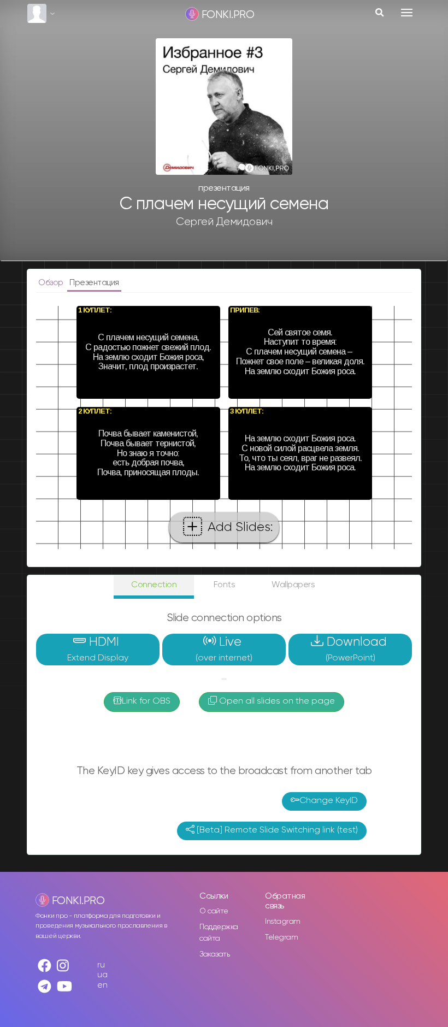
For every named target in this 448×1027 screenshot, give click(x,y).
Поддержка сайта (218, 932)
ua (102, 975)
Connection (153, 585)
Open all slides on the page (276, 701)
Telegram (281, 937)
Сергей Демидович (224, 221)
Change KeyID (328, 800)
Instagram (282, 921)
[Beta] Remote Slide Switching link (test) (276, 830)
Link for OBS (146, 701)
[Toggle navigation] (407, 12)
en (102, 985)
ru (100, 965)
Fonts (224, 585)
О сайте (213, 911)
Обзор (51, 283)
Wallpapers (293, 585)
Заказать (214, 954)
